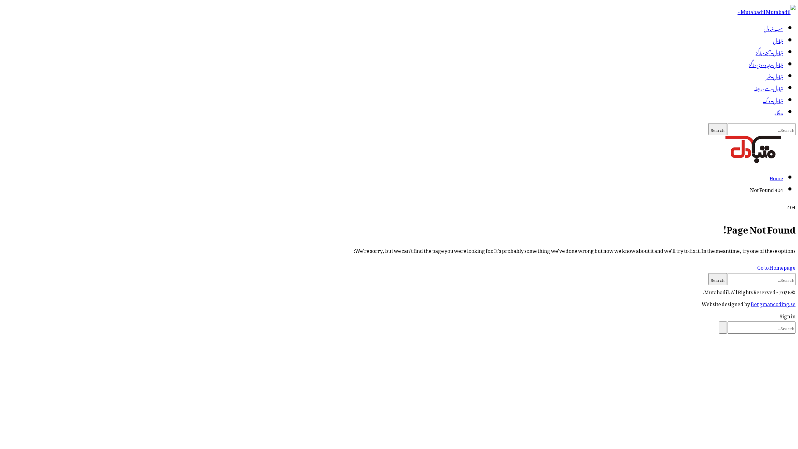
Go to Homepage (776, 266)
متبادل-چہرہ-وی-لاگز (766, 64)
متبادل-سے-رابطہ (768, 88)
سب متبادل (773, 28)
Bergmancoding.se (773, 303)
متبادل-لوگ (773, 100)
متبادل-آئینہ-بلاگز (769, 52)
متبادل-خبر (774, 76)
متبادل (778, 40)
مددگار (779, 112)
